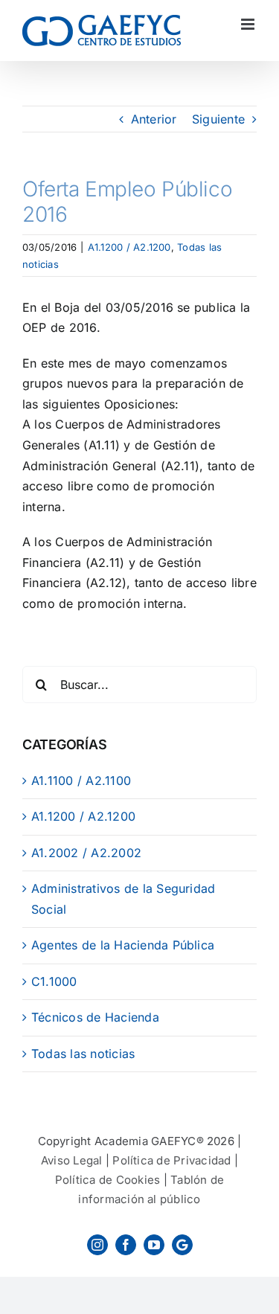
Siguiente (218, 119)
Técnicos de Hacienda (95, 1017)
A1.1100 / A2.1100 (81, 780)
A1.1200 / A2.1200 (129, 247)
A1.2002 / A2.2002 (86, 852)
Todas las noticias (83, 1053)
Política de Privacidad (171, 1160)
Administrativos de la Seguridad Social (123, 899)
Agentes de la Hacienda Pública (122, 945)
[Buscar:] (139, 683)
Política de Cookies (108, 1180)
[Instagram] (97, 1244)
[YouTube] (154, 1244)
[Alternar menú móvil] (249, 24)
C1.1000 (54, 981)
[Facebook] (125, 1244)
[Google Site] (182, 1244)
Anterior (154, 119)
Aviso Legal (72, 1160)
